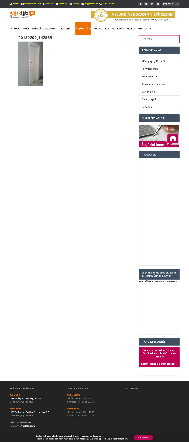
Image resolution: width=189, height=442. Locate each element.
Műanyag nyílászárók (154, 61)
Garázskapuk (149, 99)
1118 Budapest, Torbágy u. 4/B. (25, 398)
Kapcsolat (143, 28)
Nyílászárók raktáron (43, 28)
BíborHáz (15, 4)
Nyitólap (15, 28)
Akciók (26, 28)
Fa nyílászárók (150, 68)
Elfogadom (143, 437)
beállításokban (120, 438)
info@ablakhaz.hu (91, 4)
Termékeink (64, 28)
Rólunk (98, 28)
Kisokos (131, 28)
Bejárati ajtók (63, 4)
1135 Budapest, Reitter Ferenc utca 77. (29, 412)
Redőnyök (76, 4)
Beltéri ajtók (49, 4)
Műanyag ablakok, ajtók (32, 4)
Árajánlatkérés (83, 28)
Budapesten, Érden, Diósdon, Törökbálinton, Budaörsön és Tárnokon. (159, 357)
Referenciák (118, 28)
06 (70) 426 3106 (108, 4)
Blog (107, 28)
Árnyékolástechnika (153, 84)
